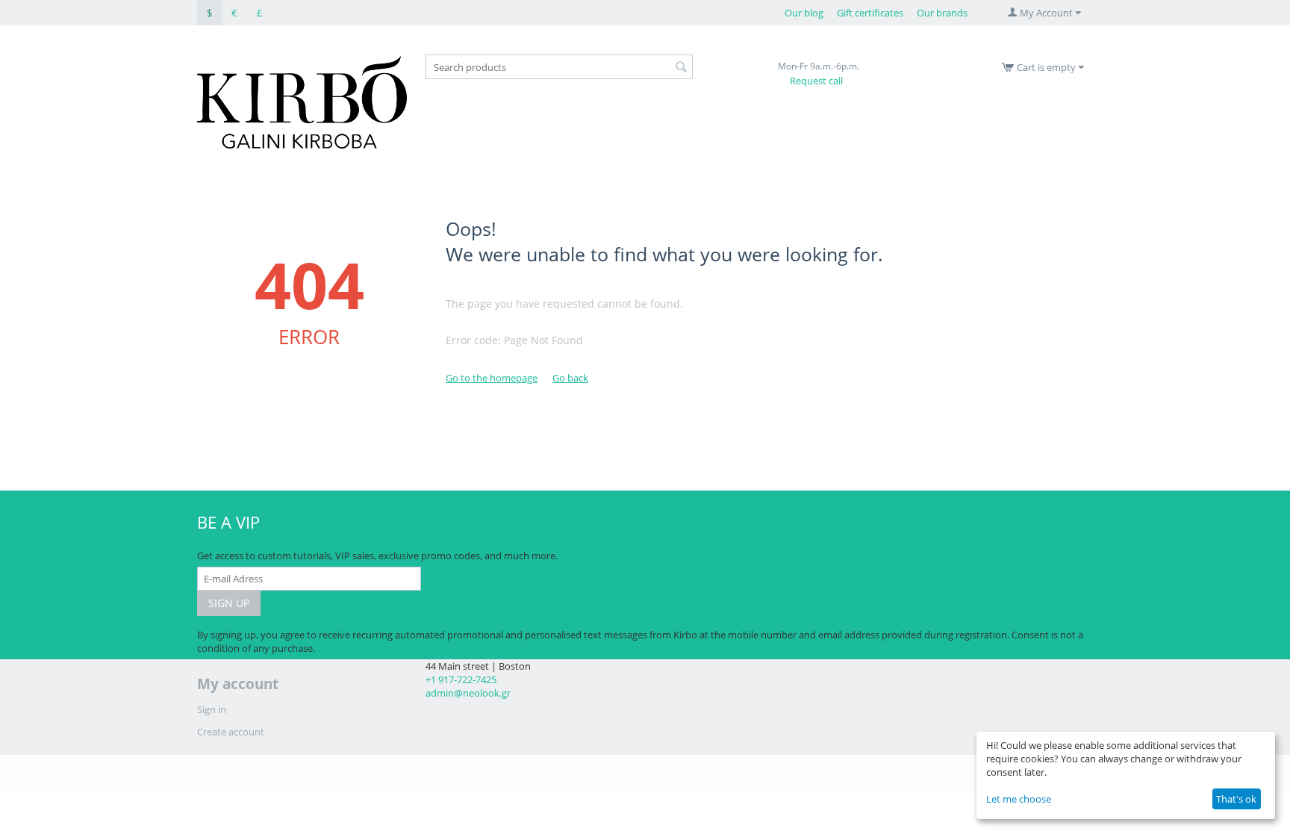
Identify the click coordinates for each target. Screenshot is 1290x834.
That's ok (1236, 799)
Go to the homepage (492, 378)
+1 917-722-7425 (461, 679)
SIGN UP (228, 603)
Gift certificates (870, 12)
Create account (230, 731)
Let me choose (1018, 799)
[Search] (681, 68)
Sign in (211, 709)
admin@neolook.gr (468, 693)
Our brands (942, 12)
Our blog (804, 12)
